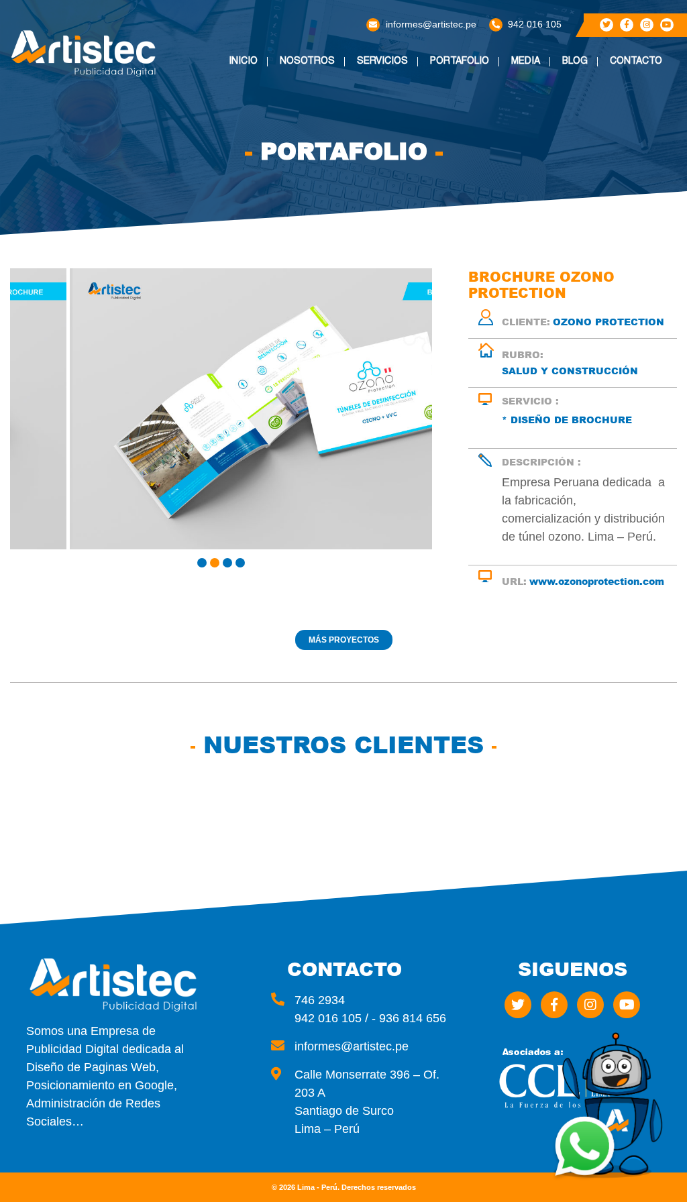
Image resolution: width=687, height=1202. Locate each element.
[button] (202, 562)
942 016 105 (535, 24)
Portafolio (459, 61)
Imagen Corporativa (396, 107)
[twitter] (606, 25)
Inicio (243, 61)
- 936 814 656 (409, 1018)
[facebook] (626, 25)
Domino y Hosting (386, 153)
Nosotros (307, 61)
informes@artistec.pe (431, 24)
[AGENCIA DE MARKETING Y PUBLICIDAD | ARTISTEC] (86, 53)
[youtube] (667, 25)
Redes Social (396, 130)
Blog (575, 61)
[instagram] (646, 25)
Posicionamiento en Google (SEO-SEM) (406, 185)
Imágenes (541, 84)
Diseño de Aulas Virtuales (402, 272)
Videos (535, 103)
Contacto (636, 61)
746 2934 (320, 1000)
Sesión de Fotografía (393, 245)
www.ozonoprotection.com (596, 581)
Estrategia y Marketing (396, 217)
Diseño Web (391, 84)
